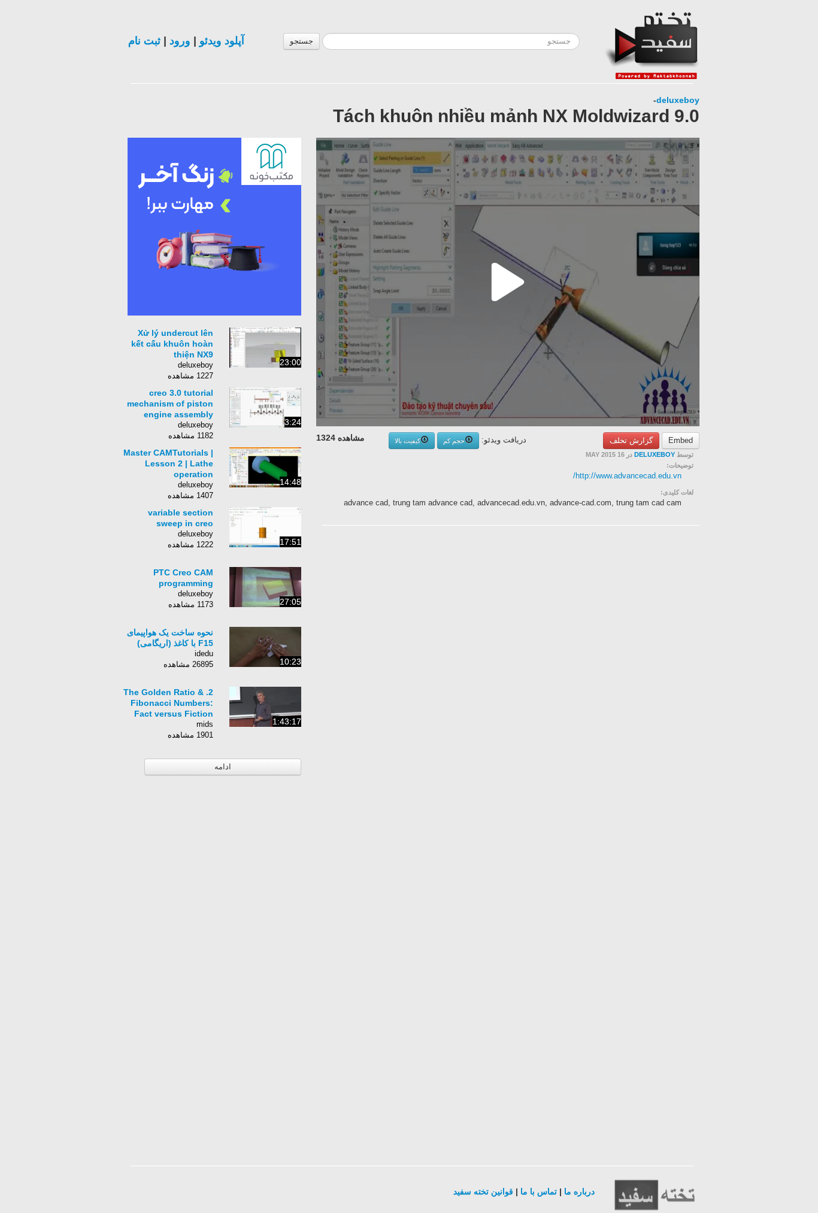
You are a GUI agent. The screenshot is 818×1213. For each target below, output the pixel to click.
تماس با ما (538, 1191)
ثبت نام (144, 41)
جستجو (301, 41)
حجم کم (454, 440)
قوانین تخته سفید (483, 1191)
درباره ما (579, 1191)
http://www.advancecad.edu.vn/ (627, 475)
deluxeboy (677, 100)
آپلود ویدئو (221, 41)
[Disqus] (609, 686)
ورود (179, 41)
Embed (680, 440)
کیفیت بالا (407, 440)
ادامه (222, 766)
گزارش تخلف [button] (631, 440)
